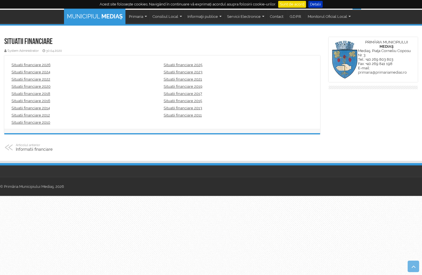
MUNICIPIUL (95, 16)
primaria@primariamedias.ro (382, 72)
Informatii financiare (34, 147)
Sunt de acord (292, 4)
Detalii (315, 4)
